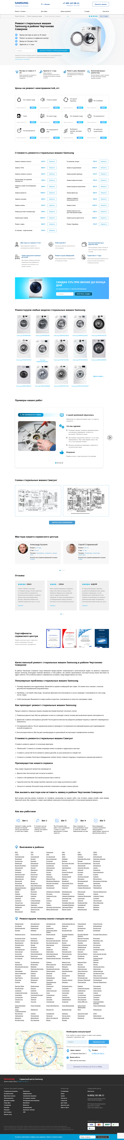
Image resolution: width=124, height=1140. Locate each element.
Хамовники (34, 905)
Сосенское (18, 900)
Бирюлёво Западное (99, 859)
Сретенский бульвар (37, 995)
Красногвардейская (36, 954)
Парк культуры (97, 975)
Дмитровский (19, 868)
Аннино (48, 926)
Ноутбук (6, 1107)
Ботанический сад (36, 934)
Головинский (50, 865)
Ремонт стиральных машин (34, 16)
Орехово (33, 975)
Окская (64, 973)
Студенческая (82, 995)
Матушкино (81, 879)
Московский (18, 883)
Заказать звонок (101, 4)
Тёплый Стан (19, 903)
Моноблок (26, 1103)
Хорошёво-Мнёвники (68, 905)
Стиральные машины (11, 1091)
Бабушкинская (97, 926)
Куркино (95, 874)
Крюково (48, 874)
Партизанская (35, 978)
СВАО (95, 852)
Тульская (33, 1002)
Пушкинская (49, 986)
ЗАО (32, 852)
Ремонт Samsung (19, 16)
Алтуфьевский (50, 857)
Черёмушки (18, 907)
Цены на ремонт (66, 11)
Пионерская (34, 980)
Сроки (63, 1096)
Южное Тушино (66, 909)
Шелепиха (18, 1018)
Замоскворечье (66, 868)
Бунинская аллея (20, 938)
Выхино (64, 943)
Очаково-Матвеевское (84, 888)
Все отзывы (104, 16)
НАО (63, 852)
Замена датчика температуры (25, 211)
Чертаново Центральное (53, 907)
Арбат (63, 857)
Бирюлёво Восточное (84, 859)
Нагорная (17, 969)
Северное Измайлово (68, 896)
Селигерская (65, 990)
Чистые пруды (66, 1016)
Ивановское (34, 870)
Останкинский (50, 888)
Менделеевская (66, 964)
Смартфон (7, 1103)
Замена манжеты (20, 193)
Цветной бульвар (83, 1013)
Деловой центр (19, 945)
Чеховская (49, 1016)
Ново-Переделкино (36, 885)
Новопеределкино (67, 971)
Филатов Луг (50, 1009)
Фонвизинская (97, 1009)
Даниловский (81, 865)
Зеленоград (49, 852)
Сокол (48, 898)
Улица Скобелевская (99, 1005)
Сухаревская (97, 995)
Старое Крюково (35, 900)
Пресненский (81, 892)
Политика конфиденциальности (64, 1129)
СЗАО (17, 854)
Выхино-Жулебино (20, 865)
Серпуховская (97, 990)
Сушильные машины (29, 1096)
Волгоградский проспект (53, 940)
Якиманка (96, 909)
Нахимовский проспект (53, 969)
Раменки (17, 894)
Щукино (17, 909)
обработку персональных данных (97, 1046)
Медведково (34, 964)
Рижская (33, 988)
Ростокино (49, 894)
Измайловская (82, 947)
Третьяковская (82, 999)
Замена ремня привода (74, 174)
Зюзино (95, 868)
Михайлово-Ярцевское (52, 881)
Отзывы (86, 11)
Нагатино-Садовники (52, 883)
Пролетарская (82, 982)
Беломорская (82, 928)
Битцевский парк (67, 930)
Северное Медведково (84, 896)
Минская (80, 964)
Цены (62, 1093)
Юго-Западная (35, 1020)
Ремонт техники (20, 11)
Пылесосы (26, 1091)
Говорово (80, 943)
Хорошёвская (50, 1013)
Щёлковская (65, 1018)
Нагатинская (81, 967)
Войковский (18, 863)
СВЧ (24, 1112)
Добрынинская (66, 945)
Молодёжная (50, 967)
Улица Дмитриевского (52, 1005)
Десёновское (97, 865)
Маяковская (18, 964)
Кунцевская (81, 956)
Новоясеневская (98, 971)
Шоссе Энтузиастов (52, 1018)
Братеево (33, 861)
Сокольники (81, 898)
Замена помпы (20, 205)
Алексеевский (35, 857)
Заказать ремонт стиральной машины (53, 50)
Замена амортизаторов (74, 180)
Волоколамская (82, 940)
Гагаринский (34, 865)
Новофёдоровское (83, 885)
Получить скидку (83, 294)
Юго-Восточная (19, 1020)
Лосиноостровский (83, 876)
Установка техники (29, 1098)
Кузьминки (65, 874)
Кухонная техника (29, 1109)
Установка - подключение (23, 230)
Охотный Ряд (66, 975)
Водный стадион (20, 940)
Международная (51, 964)
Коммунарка (49, 951)
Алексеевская (82, 924)
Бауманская (49, 928)
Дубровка (18, 947)
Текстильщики (97, 900)
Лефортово (34, 876)
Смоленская (34, 993)
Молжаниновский (83, 881)
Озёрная (33, 973)
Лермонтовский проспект (53, 958)
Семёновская (81, 990)
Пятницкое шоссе (67, 986)
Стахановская (50, 995)
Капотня (64, 870)
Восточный (96, 863)
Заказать (52, 161)
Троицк (48, 903)
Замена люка (71, 205)
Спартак (95, 993)
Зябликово (18, 870)
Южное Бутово (35, 909)
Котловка (80, 872)
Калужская (96, 947)
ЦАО (47, 854)
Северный (18, 898)
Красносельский (20, 874)
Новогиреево (50, 885)
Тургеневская (50, 1002)
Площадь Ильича (67, 980)
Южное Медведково (52, 909)
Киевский (80, 870)
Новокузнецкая (50, 971)
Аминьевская (34, 926)
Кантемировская (20, 949)
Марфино (33, 879)
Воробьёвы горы (98, 940)
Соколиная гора (66, 898)
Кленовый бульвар (98, 949)
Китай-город (81, 949)
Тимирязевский (35, 903)
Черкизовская (19, 1016)
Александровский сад (68, 924)
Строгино (49, 900)
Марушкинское (19, 879)
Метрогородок (97, 879)
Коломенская (34, 951)
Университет (34, 1009)
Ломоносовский (66, 876)
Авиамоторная (19, 924)
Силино (33, 898)
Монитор (26, 1105)
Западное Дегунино (83, 868)
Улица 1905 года (82, 1002)
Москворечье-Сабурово (100, 881)
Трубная (17, 1002)
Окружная (49, 973)
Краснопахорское (98, 872)
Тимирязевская (66, 999)
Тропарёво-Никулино (68, 903)
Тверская (49, 997)
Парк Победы (19, 978)
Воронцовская (19, 943)
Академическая (50, 924)
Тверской (80, 900)
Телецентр (96, 997)
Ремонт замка (19, 224)
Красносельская (67, 954)
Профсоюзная (35, 986)
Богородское (18, 861)
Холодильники (8, 1093)
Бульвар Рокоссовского (100, 934)
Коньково (33, 872)
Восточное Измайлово (84, 863)
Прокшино (65, 982)
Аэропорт (80, 857)
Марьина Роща (50, 879)
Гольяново (65, 865)
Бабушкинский (97, 857)
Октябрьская (81, 973)
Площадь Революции (84, 980)
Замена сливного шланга (23, 174)
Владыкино (96, 938)
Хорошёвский (82, 905)
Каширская (49, 949)
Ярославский (19, 911)
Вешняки (64, 861)
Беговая (64, 928)
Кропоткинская (19, 956)
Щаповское (81, 907)
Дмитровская (50, 945)
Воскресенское (50, 863)
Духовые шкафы (9, 1100)
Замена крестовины (21, 218)
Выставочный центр (52, 943)
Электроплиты (8, 1098)
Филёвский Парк (82, 903)
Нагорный (80, 883)
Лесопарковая (66, 958)
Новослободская (82, 971)
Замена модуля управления (76, 186)
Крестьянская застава (99, 954)
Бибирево (65, 859)
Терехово (33, 999)
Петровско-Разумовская (100, 978)
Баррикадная (34, 928)
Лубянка (17, 962)
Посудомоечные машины (31, 1100)
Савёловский (19, 896)
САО (79, 852)
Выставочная (34, 943)
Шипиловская (35, 1018)
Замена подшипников (74, 168)
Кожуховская (19, 951)
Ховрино (48, 905)
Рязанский (81, 894)
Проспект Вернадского (100, 892)
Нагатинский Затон (67, 883)
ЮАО (63, 854)
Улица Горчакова (35, 1005)
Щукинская (81, 1018)
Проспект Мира (19, 986)
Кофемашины (27, 1093)
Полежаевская (97, 980)
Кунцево (80, 874)
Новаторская (97, 969)
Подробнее (20, 605)
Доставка (44, 11)
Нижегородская (82, 969)
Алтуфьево (18, 926)
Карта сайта (65, 1107)
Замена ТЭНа (19, 168)
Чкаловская (81, 1016)
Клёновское (96, 870)
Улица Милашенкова (68, 1005)
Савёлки (95, 894)
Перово (17, 892)
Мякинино (65, 967)
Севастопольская (51, 990)
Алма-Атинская (97, 924)
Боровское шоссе (20, 934)
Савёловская (97, 988)
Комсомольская (66, 951)
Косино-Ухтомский (67, 872)
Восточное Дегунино (68, 863)
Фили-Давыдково (98, 903)
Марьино (64, 879)
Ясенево (33, 911)
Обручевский (97, 885)
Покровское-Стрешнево (53, 892)
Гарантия (64, 1100)
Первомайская (50, 978)
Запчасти (64, 1098)
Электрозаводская (98, 1018)
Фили (79, 1009)
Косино (95, 951)
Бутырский (49, 861)
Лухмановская (35, 962)
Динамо (33, 945)
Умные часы (8, 1114)
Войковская (34, 940)
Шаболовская (97, 1016)
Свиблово (33, 896)
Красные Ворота (82, 954)
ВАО (16, 852)
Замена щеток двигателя (75, 218)
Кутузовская (18, 958)
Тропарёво (96, 999)
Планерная (49, 980)
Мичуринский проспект (21, 967)
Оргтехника (7, 1112)
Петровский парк (82, 978)
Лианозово (49, 876)
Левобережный (19, 876)
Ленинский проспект (37, 958)
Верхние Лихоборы (83, 938)
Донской (33, 868)
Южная (48, 1020)
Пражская (33, 982)
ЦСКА (95, 1013)
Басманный (18, 859)
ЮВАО (80, 854)
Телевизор (7, 1105)
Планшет (7, 1109)
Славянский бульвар (21, 993)
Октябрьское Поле (98, 973)
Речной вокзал (19, 988)
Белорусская (97, 928)
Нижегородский (19, 885)
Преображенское (67, 892)
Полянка (17, 982)
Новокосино (65, 885)
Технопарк (49, 999)
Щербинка (96, 907)
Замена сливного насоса (23, 161)
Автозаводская (35, 924)
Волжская (65, 940)
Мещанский (18, 881)
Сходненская (19, 997)
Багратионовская (20, 928)
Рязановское (65, 894)
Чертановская (35, 1016)
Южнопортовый (82, 909)
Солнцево (96, 898)
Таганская (34, 997)
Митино (33, 881)
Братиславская (50, 934)
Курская (95, 956)
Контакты (106, 11)
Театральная (65, 997)
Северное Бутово (51, 896)
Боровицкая (96, 930)
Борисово (80, 930)
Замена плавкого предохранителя (72, 199)
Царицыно (96, 905)
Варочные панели (9, 1096)
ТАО (32, 854)
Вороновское (34, 863)
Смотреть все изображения (62, 522)
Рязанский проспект (83, 988)
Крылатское (34, 874)
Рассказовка (97, 986)
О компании (64, 1091)
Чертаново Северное (37, 907)
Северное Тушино (98, 896)
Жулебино (34, 947)
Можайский (65, 881)
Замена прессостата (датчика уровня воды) (74, 211)
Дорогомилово (50, 868)
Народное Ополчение (37, 969)
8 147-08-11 (23, 1081)
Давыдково (96, 943)
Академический (19, 857)
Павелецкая (81, 975)
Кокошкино (18, 872)
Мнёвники (33, 967)
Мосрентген (34, 883)
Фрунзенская (19, 1013)
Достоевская (97, 945)
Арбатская (65, 926)
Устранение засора (73, 161)
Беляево (17, 930)
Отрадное (65, 888)
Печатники (34, 892)
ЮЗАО (95, 854)
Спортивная (18, 995)
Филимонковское (20, 905)
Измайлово (49, 870)
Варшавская (49, 938)
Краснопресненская (52, 954)
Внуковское (96, 861)
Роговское (34, 894)
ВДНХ (63, 938)
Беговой (33, 859)
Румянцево (65, 988)
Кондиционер (27, 1107)
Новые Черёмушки (20, 973)
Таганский (65, 900)
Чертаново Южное (67, 907)
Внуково (80, 861)
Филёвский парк (66, 1009)
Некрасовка (96, 883)
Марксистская (66, 962)
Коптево (48, 872)
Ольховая (18, 975)
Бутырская (34, 938)
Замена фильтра (72, 193)
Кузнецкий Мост (51, 956)
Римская (48, 988)
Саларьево (18, 990)
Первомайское (97, 888)
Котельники (18, 954)
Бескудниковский (51, 859)
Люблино (96, 876)
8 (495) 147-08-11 (98, 1053)
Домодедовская (82, 945)
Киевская (64, 949)
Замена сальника (20, 199)
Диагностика (65, 1105)
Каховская (34, 949)
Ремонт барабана (72, 224)
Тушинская (65, 1002)
